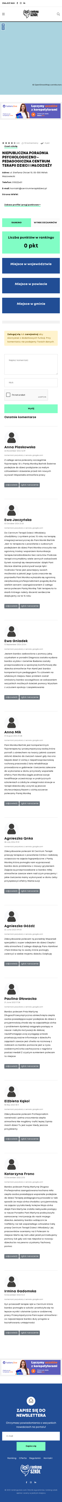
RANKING (17, 223)
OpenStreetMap (42, 85)
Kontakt (48, 1458)
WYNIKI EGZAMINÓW (45, 223)
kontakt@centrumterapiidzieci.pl (28, 189)
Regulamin (35, 1458)
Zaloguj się (13, 334)
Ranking (11, 1458)
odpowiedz (12, 485)
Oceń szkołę (10, 146)
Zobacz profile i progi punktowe (21, 205)
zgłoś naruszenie (29, 485)
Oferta (23, 1458)
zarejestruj (31, 334)
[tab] (31, 205)
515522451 (17, 182)
